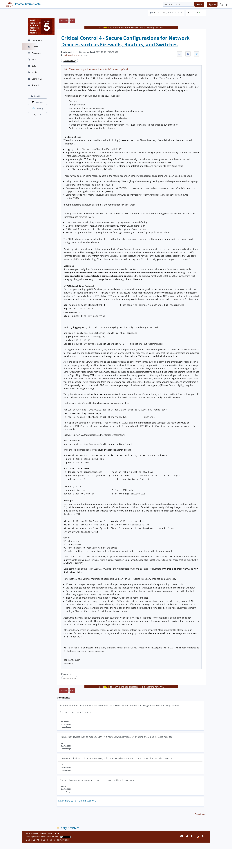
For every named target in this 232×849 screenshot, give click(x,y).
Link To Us (30, 840)
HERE (107, 27)
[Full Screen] (179, 53)
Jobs (34, 59)
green (201, 13)
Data (34, 65)
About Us (36, 85)
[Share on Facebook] (188, 53)
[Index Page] (8, 4)
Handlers (51, 840)
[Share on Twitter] (196, 53)
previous (64, 20)
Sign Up (224, 4)
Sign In (212, 4)
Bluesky (40, 108)
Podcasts (36, 53)
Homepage (37, 40)
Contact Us (37, 78)
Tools (34, 72)
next (72, 20)
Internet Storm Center (28, 4)
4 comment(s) (70, 60)
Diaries (35, 46)
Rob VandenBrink (175, 13)
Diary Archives (69, 828)
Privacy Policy (63, 840)
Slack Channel (39, 96)
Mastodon (39, 102)
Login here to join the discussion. (77, 800)
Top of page (200, 814)
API (49, 836)
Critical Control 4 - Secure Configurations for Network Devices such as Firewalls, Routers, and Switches (125, 41)
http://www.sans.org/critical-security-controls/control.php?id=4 (96, 69)
